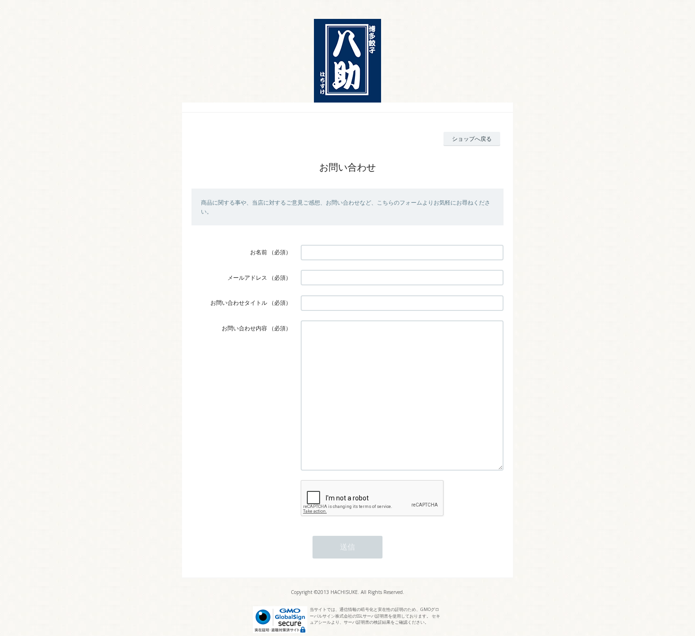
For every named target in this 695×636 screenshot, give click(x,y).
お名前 (258, 252)
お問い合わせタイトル (238, 303)
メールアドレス (247, 278)
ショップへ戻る (472, 139)
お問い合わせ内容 (244, 328)
